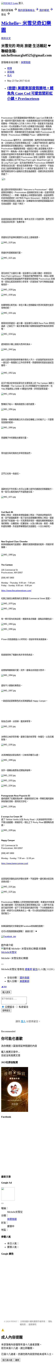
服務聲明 (32, 1324)
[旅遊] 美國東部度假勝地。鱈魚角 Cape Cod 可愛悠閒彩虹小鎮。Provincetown (30, 93)
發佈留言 (6, 1010)
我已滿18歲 (7, 1360)
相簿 (9, 68)
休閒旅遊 (25, 62)
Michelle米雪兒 (9, 952)
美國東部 (24, 981)
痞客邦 (28, 969)
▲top (4, 986)
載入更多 (6, 992)
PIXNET (14, 1321)
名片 (9, 75)
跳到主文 (6, 38)
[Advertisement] (28, 1287)
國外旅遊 (24, 977)
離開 (17, 1360)
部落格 (10, 72)
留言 (35, 969)
